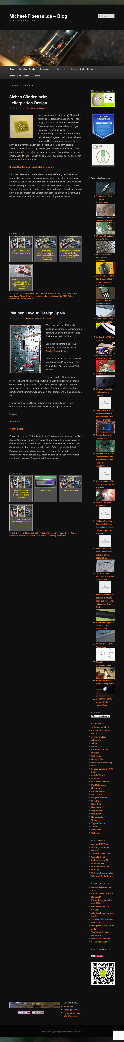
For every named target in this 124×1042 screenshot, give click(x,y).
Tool (64, 535)
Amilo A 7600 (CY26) (100, 853)
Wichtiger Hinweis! (27, 68)
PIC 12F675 (96, 794)
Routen (23, 298)
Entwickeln (30, 296)
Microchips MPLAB (100, 866)
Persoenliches (98, 791)
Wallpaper (96, 829)
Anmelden (68, 1006)
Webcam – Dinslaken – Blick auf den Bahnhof (105, 392)
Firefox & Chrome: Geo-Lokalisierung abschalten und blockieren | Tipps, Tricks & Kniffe (105, 527)
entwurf (31, 535)
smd (29, 298)
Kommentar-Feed (72, 1012)
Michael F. (43, 108)
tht (33, 298)
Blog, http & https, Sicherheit (83, 68)
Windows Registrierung (102, 876)
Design (73, 532)
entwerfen (23, 535)
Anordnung (14, 296)
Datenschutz (60, 68)
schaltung (51, 535)
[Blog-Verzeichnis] (24, 1013)
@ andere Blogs (98, 736)
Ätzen (22, 296)
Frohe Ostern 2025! (100, 941)
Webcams (95, 832)
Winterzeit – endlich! (101, 938)
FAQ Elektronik (98, 856)
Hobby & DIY (97, 759)
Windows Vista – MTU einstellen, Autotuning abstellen (105, 484)
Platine (70, 296)
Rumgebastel (97, 816)
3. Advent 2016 (102, 373)
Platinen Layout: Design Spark (37, 313)
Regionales (96, 810)
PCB (65, 296)
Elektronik (29, 293)
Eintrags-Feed (70, 1009)
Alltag (94, 743)
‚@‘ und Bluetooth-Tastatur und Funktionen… (104, 257)
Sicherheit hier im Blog (102, 872)
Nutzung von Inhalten (19, 75)
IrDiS (93, 765)
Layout (48, 296)
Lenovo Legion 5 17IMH (102, 768)
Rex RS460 (96, 813)
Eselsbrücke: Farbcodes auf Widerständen (104, 199)
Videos (94, 826)
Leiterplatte (57, 296)
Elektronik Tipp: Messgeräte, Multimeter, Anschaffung (105, 576)
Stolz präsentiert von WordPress (69, 1031)
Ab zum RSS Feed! (100, 844)
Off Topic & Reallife (100, 781)
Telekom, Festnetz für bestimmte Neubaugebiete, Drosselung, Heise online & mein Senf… (105, 600)
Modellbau (96, 778)
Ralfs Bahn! (96, 804)
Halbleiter (40, 296)
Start (12, 68)
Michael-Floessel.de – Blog (38, 16)
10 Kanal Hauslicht (100, 727)
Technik (43, 293)
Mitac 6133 (96, 869)
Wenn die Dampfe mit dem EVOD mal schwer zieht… (105, 625)
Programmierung (99, 797)
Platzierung (14, 298)
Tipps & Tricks (54, 293)
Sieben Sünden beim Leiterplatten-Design (31, 167)
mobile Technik (98, 775)
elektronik (13, 535)
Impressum (45, 68)
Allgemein (96, 740)
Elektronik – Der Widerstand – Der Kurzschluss (104, 701)
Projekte (95, 800)
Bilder (94, 746)
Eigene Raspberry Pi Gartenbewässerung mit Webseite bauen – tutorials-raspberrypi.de (105, 459)
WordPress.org (71, 1016)
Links (37, 293)
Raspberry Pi (97, 807)
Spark (59, 535)
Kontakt (37, 75)
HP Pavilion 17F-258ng (102, 762)
